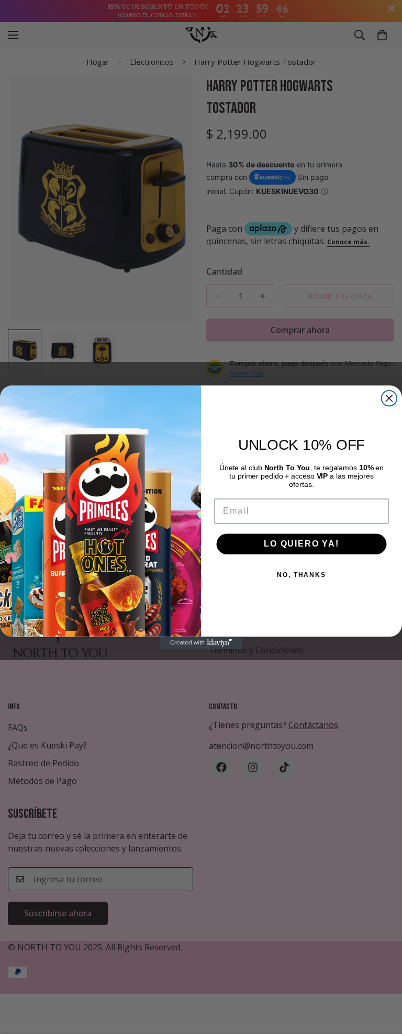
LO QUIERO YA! (301, 543)
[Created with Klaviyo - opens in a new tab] (201, 643)
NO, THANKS (301, 574)
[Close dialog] (389, 398)
